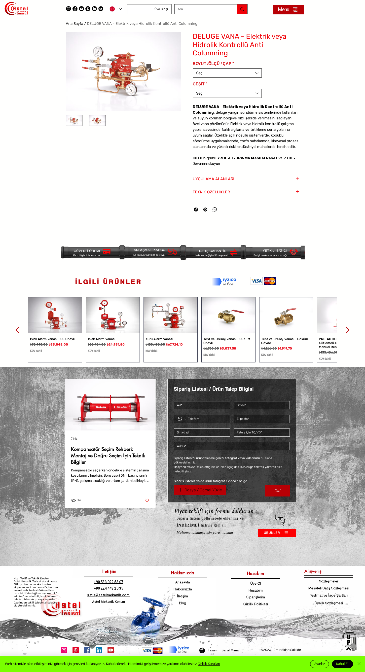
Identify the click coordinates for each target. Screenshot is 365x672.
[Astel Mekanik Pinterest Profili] (87, 8)
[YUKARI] (348, 642)
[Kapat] (359, 664)
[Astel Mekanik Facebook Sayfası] (75, 8)
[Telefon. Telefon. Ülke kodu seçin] (182, 419)
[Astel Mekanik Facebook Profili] (87, 650)
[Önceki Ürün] (17, 330)
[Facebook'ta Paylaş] (196, 209)
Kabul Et (342, 664)
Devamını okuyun (206, 164)
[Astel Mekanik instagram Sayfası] (68, 8)
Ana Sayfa (74, 23)
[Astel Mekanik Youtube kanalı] (81, 8)
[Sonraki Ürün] (347, 330)
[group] (182, 330)
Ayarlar (319, 664)
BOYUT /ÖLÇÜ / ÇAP (213, 63)
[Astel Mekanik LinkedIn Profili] (94, 8)
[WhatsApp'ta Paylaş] (215, 209)
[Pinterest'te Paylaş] (205, 209)
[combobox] (227, 73)
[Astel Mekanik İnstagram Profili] (64, 650)
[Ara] (242, 9)
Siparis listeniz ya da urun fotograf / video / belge (210, 481)
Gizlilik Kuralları (209, 664)
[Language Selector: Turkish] (115, 9)
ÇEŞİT (200, 84)
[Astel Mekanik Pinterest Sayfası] (76, 650)
